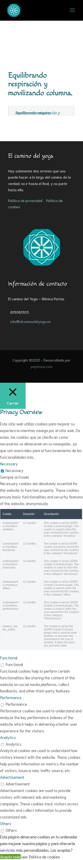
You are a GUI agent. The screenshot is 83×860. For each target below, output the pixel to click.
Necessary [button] (9, 463)
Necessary (15, 470)
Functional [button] (8, 657)
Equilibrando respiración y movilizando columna (37, 112)
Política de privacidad (25, 200)
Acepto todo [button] (10, 856)
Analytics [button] (8, 737)
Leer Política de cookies (40, 856)
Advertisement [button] (12, 776)
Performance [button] (10, 697)
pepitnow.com (42, 366)
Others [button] (5, 823)
